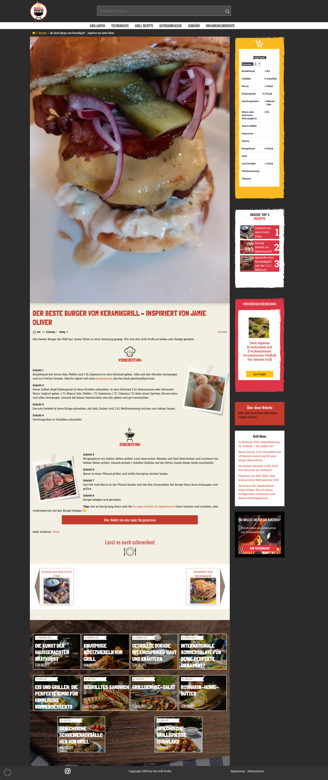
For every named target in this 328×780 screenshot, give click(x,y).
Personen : (247, 64)
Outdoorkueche (170, 25)
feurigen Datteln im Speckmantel (154, 506)
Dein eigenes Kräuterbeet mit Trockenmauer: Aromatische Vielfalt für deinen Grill (259, 351)
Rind (56, 531)
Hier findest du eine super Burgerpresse (130, 519)
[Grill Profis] (33, 33)
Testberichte (120, 25)
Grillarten (97, 25)
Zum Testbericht (260, 548)
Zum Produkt (259, 374)
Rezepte (43, 33)
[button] (7, 772)
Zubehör (194, 25)
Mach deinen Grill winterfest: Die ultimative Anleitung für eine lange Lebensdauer (259, 456)
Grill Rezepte (144, 25)
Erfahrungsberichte (220, 25)
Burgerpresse (103, 378)
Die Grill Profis (162, 771)
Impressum (238, 771)
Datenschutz (256, 771)
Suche (227, 11)
